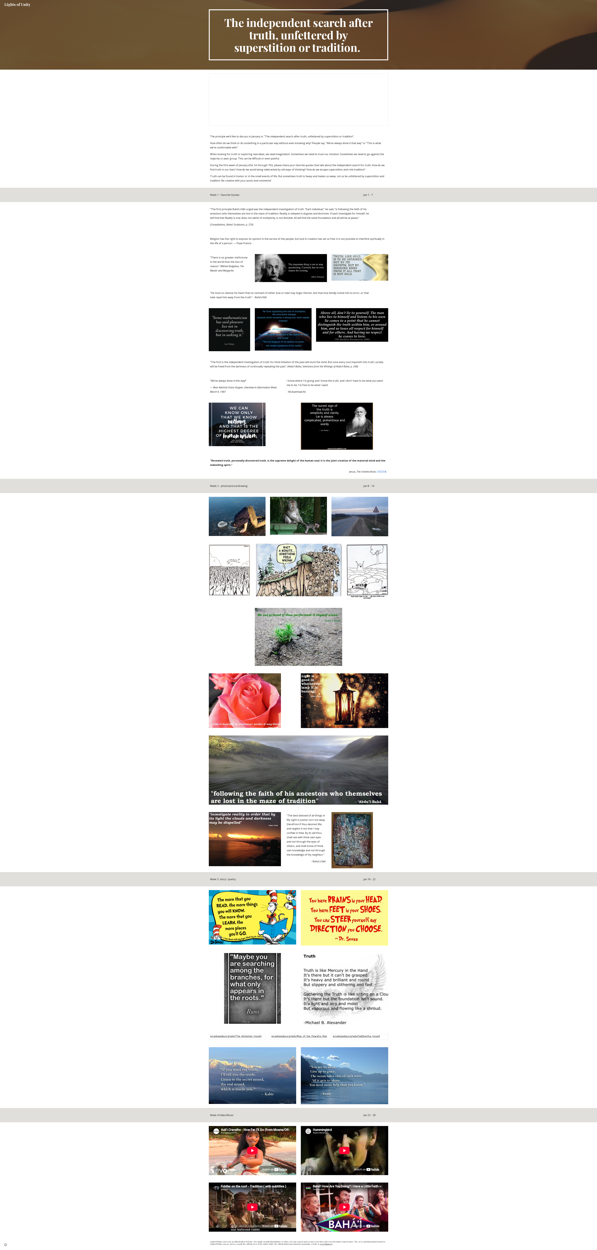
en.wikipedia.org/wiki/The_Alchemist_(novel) (235, 1036)
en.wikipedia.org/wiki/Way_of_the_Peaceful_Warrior (301, 1036)
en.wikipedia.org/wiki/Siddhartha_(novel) (356, 1036)
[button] (5, 1245)
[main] (298, 34)
